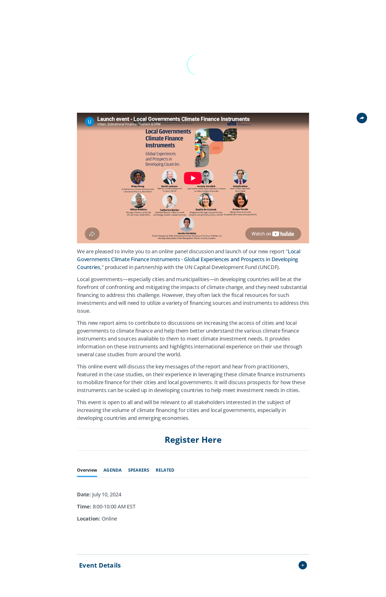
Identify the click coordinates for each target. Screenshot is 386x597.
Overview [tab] (87, 470)
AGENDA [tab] (112, 470)
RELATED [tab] (165, 470)
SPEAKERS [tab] (138, 470)
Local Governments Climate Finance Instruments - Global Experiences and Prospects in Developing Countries (188, 259)
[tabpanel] (193, 513)
